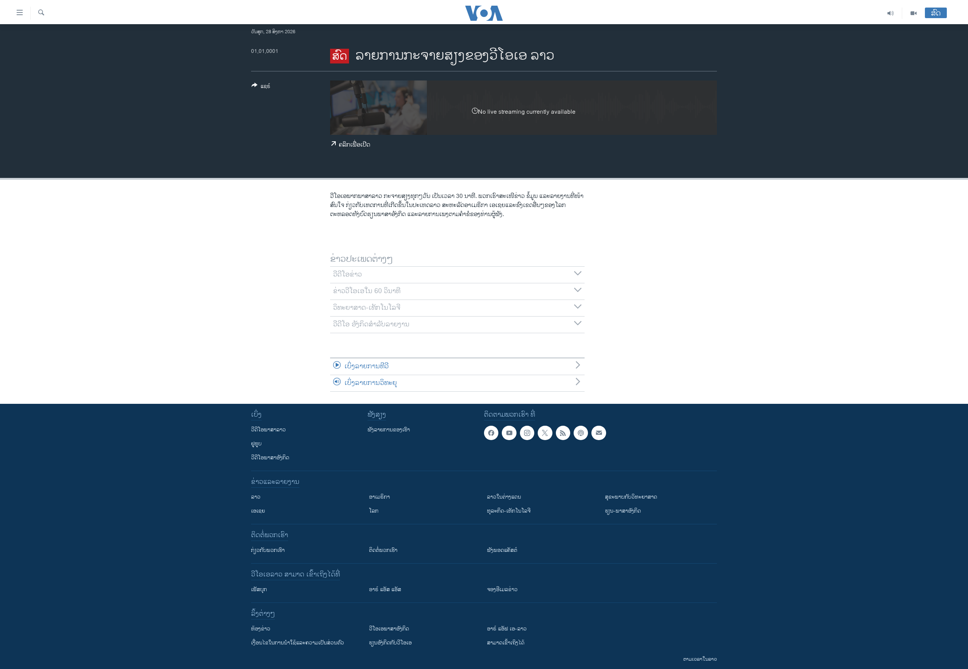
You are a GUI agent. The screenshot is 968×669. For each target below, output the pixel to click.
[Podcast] (581, 433)
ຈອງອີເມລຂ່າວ (502, 589)
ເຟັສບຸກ (259, 589)
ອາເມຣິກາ (379, 497)
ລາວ (256, 497)
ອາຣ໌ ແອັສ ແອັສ (385, 589)
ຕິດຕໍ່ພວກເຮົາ (383, 550)
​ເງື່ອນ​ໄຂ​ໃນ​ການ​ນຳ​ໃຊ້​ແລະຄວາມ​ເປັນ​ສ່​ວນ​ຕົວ (297, 643)
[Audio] (890, 13)
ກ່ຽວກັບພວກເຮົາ (268, 550)
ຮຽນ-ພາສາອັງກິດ (623, 511)
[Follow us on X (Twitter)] (545, 433)
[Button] (260, 87)
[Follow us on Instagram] (527, 433)
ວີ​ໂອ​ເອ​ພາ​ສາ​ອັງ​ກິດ (389, 629)
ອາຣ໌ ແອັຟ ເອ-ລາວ (507, 629)
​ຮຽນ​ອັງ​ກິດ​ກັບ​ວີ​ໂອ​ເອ (390, 643)
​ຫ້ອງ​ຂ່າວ (260, 629)
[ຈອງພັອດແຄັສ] (598, 433)
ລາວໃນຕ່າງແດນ (504, 497)
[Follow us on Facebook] (491, 433)
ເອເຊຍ (258, 511)
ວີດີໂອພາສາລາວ (268, 430)
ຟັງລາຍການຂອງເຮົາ (389, 430)
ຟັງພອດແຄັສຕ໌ (502, 550)
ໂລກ (374, 511)
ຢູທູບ (256, 444)
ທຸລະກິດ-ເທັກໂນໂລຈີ (509, 511)
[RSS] (563, 433)
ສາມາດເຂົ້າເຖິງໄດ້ (505, 643)
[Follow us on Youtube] (509, 433)
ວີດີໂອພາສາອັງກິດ (270, 458)
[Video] (913, 13)
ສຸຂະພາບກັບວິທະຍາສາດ (631, 497)
